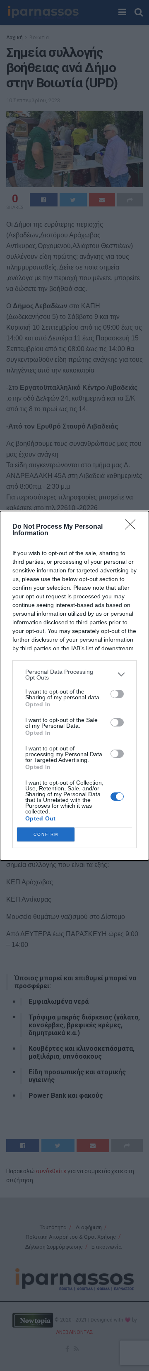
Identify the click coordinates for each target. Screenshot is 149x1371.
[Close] (133, 527)
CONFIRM (46, 834)
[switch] (117, 694)
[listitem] (74, 674)
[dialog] (74, 685)
